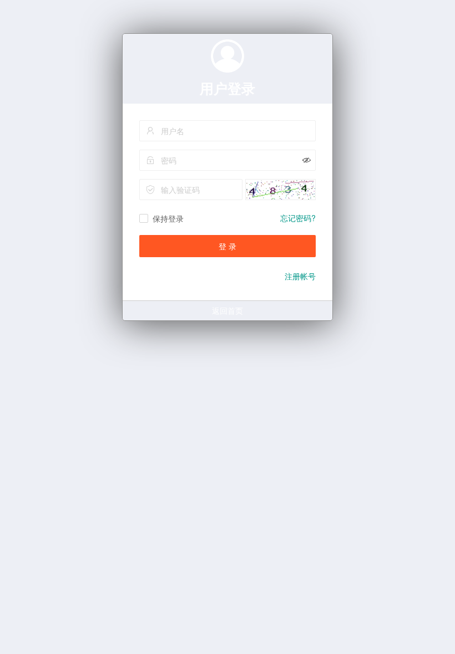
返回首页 (227, 310)
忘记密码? (298, 217)
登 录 (227, 246)
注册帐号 (300, 276)
